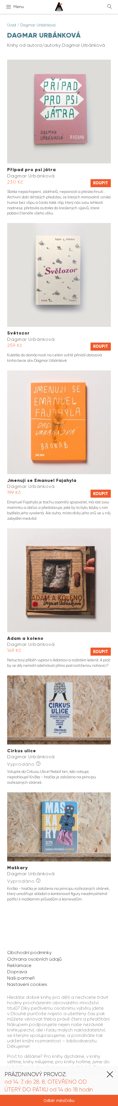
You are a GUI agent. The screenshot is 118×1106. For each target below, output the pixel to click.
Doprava (17, 971)
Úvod (11, 25)
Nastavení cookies (27, 984)
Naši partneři (21, 978)
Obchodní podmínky (29, 952)
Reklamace (19, 965)
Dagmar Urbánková (38, 25)
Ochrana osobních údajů (34, 959)
